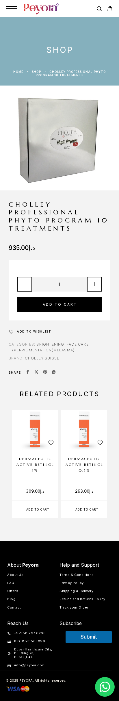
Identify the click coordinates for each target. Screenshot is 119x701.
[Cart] (110, 9)
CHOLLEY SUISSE (42, 358)
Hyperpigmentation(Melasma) (42, 350)
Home (18, 71)
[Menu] (11, 8)
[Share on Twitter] (36, 372)
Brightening (50, 344)
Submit (89, 637)
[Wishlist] (51, 443)
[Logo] (41, 8)
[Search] (99, 9)
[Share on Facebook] (27, 372)
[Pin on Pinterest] (45, 372)
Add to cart (60, 304)
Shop (36, 71)
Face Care (78, 344)
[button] (35, 509)
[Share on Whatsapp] (53, 372)
